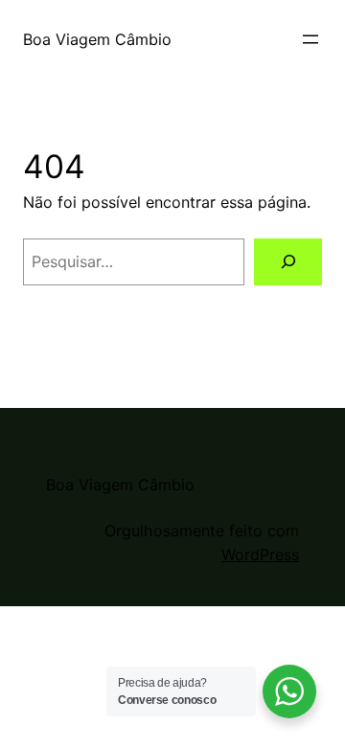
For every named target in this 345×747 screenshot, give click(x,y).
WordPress (260, 554)
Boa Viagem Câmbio (97, 39)
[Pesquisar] (288, 261)
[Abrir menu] (310, 39)
